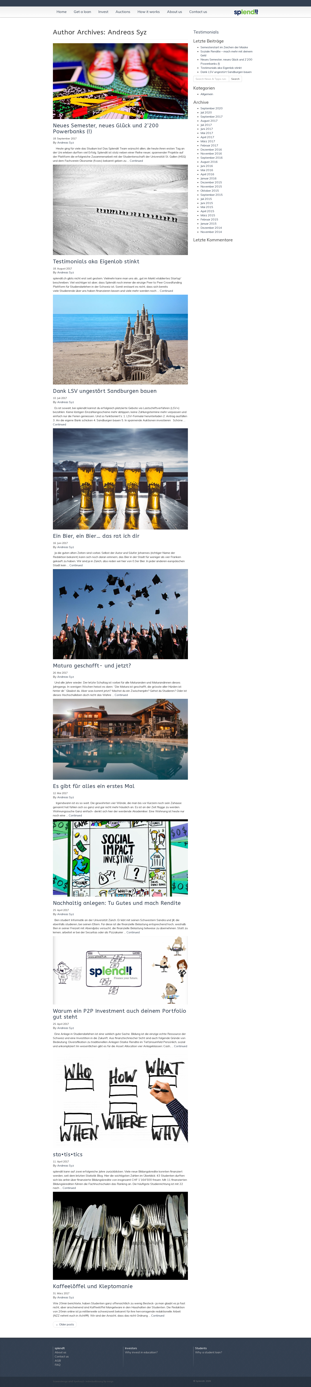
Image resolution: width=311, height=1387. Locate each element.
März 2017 (207, 141)
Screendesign (60, 1381)
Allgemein (206, 94)
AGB (58, 1360)
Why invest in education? (141, 1352)
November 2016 (211, 153)
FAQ (57, 1364)
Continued (136, 160)
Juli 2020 (206, 112)
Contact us (198, 11)
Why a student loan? (208, 1352)
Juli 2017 (206, 125)
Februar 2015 (209, 219)
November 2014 (211, 232)
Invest (103, 11)
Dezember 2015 (211, 182)
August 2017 (209, 120)
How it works (149, 11)
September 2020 (211, 108)
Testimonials (206, 32)
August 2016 (209, 162)
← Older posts (65, 1324)
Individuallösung (94, 1381)
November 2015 (211, 186)
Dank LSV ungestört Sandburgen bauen (226, 72)
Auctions (123, 11)
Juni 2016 (206, 166)
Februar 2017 (209, 145)
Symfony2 (79, 1381)
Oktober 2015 (209, 190)
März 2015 (207, 215)
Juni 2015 (206, 203)
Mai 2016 (206, 170)
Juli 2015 (206, 199)
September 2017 (211, 116)
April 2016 (207, 174)
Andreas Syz (65, 142)
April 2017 (207, 137)
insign (110, 1381)
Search (235, 79)
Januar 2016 (208, 178)
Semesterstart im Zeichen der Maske (224, 47)
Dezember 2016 (211, 149)
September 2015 (211, 194)
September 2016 (211, 157)
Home (62, 11)
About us (174, 11)
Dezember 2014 (211, 227)
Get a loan (82, 11)
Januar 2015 (208, 223)
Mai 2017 (206, 133)
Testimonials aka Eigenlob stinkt (221, 68)
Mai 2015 (206, 207)
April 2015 (207, 211)
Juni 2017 (206, 129)
